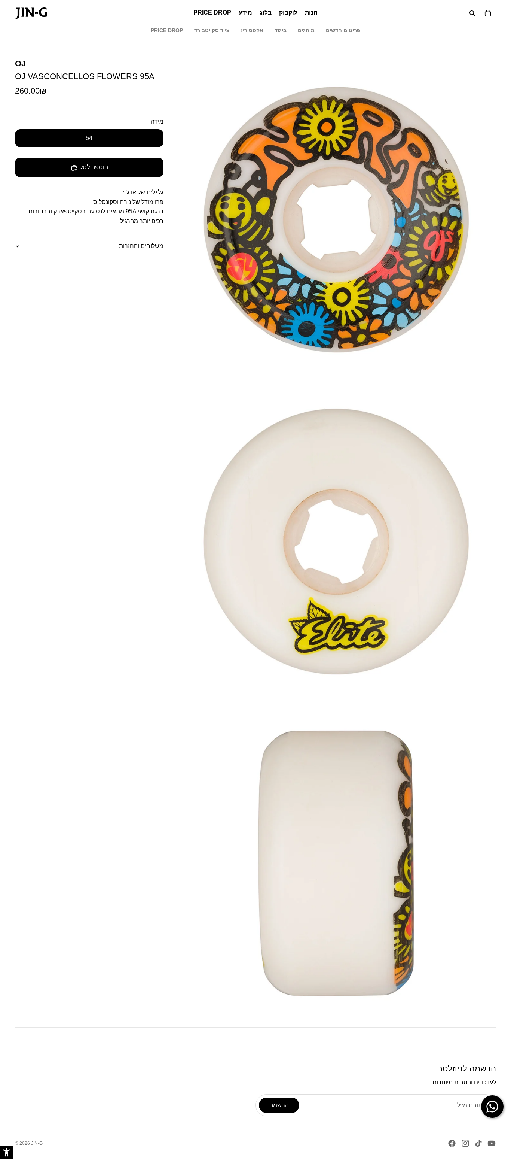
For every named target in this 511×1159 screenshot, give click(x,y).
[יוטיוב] (491, 1143)
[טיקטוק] (478, 1143)
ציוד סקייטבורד (212, 30)
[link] (31, 13)
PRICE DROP (167, 30)
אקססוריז (252, 30)
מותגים (306, 30)
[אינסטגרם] (465, 1143)
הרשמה (279, 1105)
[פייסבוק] (451, 1143)
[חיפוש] (472, 13)
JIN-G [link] (37, 1143)
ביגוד (281, 30)
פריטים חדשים (343, 30)
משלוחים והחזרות (141, 246)
